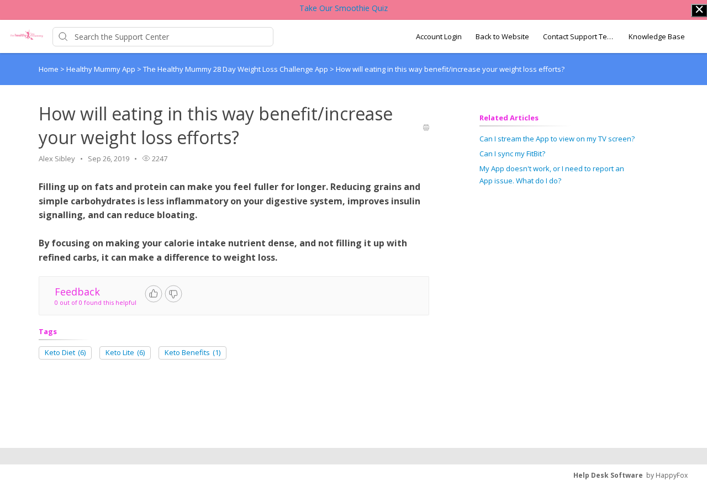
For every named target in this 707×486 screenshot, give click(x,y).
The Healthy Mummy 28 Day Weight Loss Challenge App (236, 69)
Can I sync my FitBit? (512, 154)
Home (49, 69)
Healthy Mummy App (101, 69)
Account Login (439, 36)
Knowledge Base (657, 36)
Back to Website (502, 36)
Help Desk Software (608, 475)
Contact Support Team (579, 36)
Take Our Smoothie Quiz (343, 8)
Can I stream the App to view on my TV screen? (557, 139)
